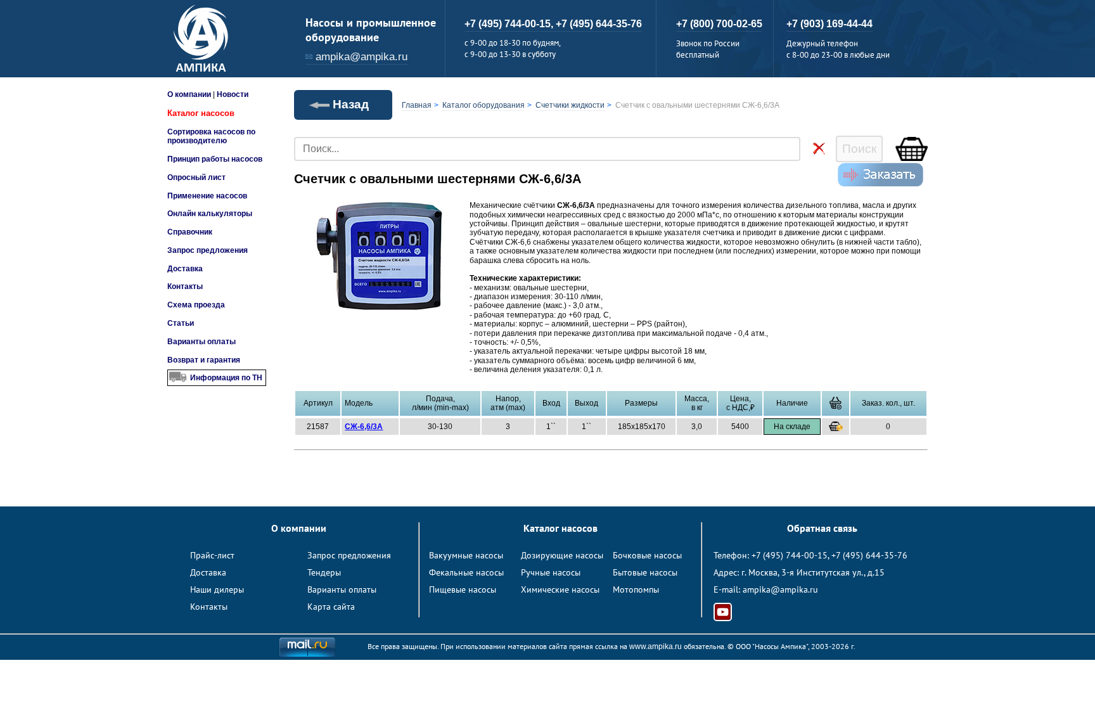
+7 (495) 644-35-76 (599, 23)
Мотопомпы (636, 589)
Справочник (189, 232)
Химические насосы (560, 589)
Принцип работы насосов (214, 159)
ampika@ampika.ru (361, 57)
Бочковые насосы (647, 555)
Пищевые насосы (462, 589)
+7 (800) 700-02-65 (719, 23)
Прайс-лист (212, 555)
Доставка (185, 268)
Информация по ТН (226, 377)
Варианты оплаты (201, 341)
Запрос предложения (207, 250)
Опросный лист (196, 177)
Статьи (180, 323)
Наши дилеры (217, 589)
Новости (232, 94)
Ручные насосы (550, 572)
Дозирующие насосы (562, 555)
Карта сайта (331, 606)
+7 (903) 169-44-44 (829, 23)
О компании (189, 94)
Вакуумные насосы (466, 555)
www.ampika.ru (655, 646)
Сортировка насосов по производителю (211, 136)
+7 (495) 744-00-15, (510, 23)
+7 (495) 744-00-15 (790, 555)
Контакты (185, 286)
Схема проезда (196, 304)
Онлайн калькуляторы (209, 213)
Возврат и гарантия (203, 360)
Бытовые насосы (645, 572)
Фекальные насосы (466, 572)
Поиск (859, 148)
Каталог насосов (200, 113)
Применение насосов (207, 195)
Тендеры (324, 572)
